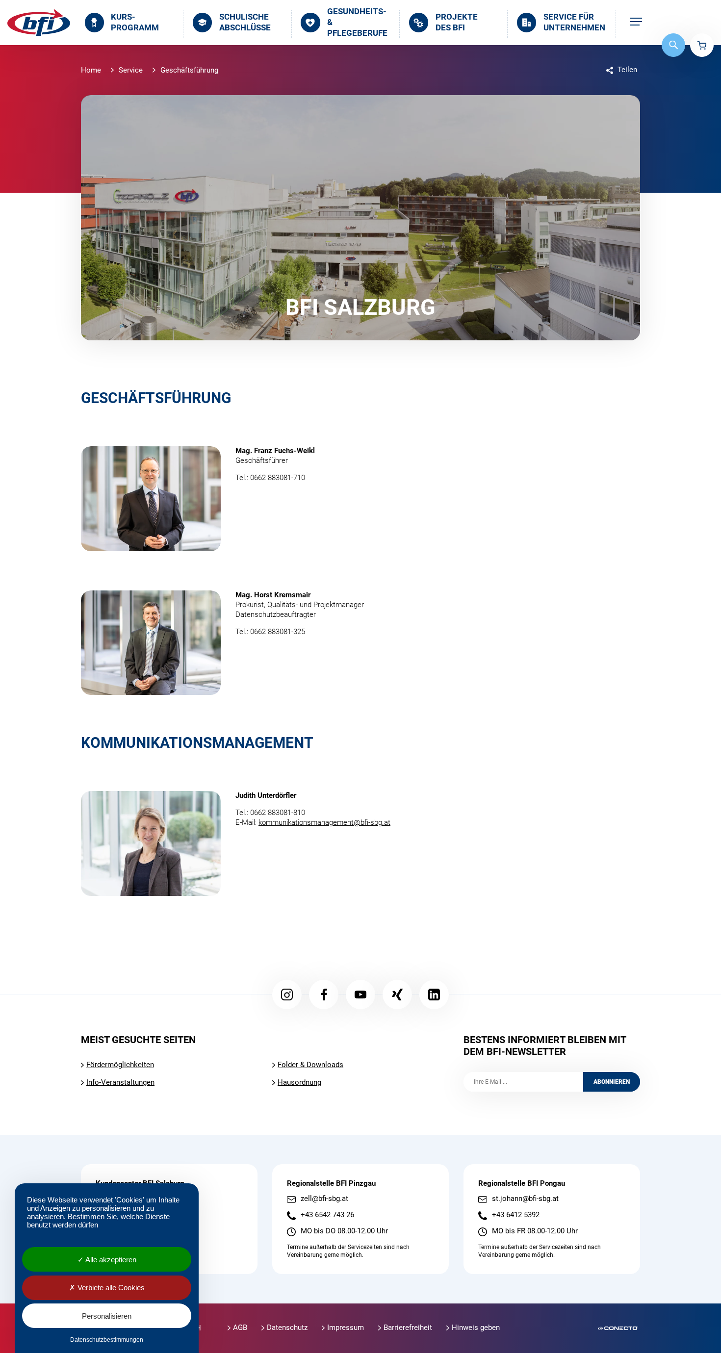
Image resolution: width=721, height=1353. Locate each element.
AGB (240, 1327)
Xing (397, 994)
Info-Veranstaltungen (120, 1082)
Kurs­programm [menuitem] (135, 22)
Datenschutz (287, 1327)
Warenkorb (702, 45)
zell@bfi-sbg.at (324, 1198)
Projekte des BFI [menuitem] (457, 22)
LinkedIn (434, 994)
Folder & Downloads (310, 1064)
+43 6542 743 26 (327, 1215)
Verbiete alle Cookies (110, 1287)
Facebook (323, 994)
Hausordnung (299, 1082)
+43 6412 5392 (516, 1215)
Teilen (627, 69)
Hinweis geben (476, 1327)
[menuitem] (636, 22)
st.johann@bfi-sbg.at (525, 1198)
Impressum (345, 1327)
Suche (673, 45)
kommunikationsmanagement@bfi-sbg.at (324, 822)
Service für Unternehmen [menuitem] (574, 22)
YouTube (360, 994)
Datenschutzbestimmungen (106, 1340)
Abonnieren (611, 1081)
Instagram (287, 994)
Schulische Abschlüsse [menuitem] (245, 22)
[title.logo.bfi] (38, 22)
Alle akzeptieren (110, 1259)
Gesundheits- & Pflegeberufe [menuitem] (357, 22)
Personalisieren (106, 1316)
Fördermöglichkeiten (120, 1064)
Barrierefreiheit (408, 1327)
